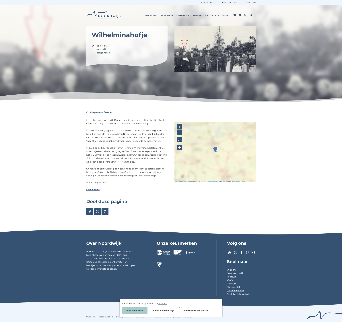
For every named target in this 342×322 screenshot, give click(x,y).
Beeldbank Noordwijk (238, 294)
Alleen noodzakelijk (163, 310)
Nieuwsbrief (233, 287)
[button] (215, 149)
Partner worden (235, 290)
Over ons (231, 270)
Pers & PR (232, 283)
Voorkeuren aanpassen (196, 310)
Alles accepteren (135, 310)
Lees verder (93, 189)
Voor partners (207, 2)
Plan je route (103, 52)
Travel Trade (250, 2)
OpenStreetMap (185, 181)
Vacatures (232, 276)
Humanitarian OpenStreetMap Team (216, 181)
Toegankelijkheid (105, 317)
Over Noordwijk (235, 273)
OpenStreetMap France (238, 181)
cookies (162, 303)
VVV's (230, 280)
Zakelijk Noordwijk (229, 2)
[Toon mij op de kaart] (179, 147)
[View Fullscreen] (179, 139)
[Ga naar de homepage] (103, 15)
